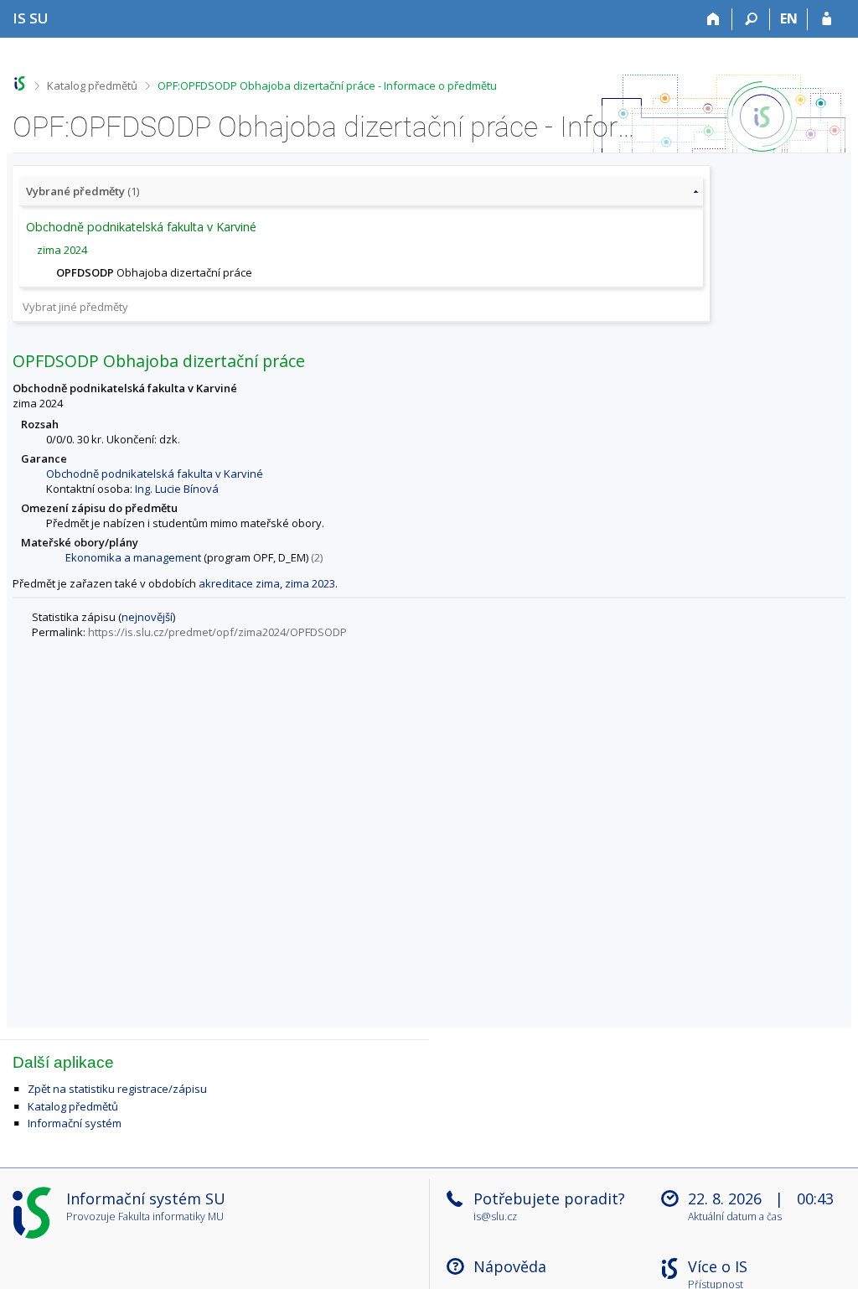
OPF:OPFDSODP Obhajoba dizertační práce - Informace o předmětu (327, 85)
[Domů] (713, 19)
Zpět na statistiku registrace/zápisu (117, 1088)
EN (789, 18)
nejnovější (147, 616)
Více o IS (717, 1266)
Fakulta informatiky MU (171, 1216)
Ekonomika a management (133, 557)
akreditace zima (239, 583)
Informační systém (74, 1123)
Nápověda (509, 1266)
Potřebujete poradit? (549, 1198)
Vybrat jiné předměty (75, 306)
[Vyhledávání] (751, 19)
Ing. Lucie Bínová (177, 488)
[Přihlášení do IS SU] (826, 19)
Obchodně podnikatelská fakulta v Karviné (154, 473)
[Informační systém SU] (20, 83)
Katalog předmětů (92, 85)
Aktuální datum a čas (735, 1217)
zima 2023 (310, 583)
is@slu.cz (495, 1216)
